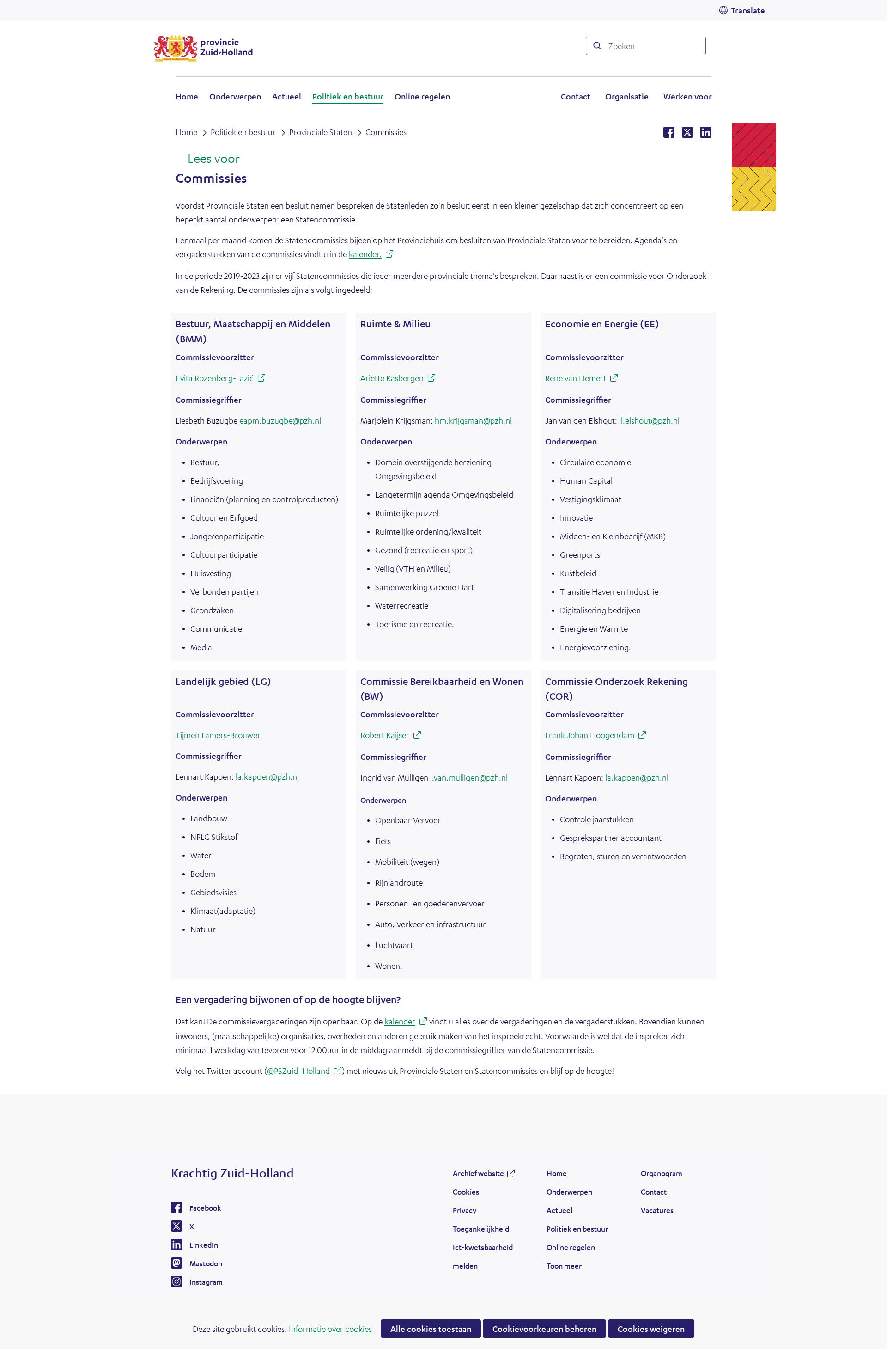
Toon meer (564, 1268)
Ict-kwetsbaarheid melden (483, 1256)
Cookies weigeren (651, 1329)
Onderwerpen (235, 96)
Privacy (464, 1210)
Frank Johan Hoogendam (595, 736)
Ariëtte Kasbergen (398, 379)
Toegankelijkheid (481, 1228)
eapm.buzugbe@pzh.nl (280, 420)
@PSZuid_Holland (304, 1071)
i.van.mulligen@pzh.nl (469, 777)
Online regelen (422, 96)
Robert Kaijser (390, 736)
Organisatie (627, 96)
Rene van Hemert (581, 379)
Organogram (661, 1173)
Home (187, 96)
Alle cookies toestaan (430, 1329)
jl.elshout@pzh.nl (649, 420)
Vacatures (657, 1210)
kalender (405, 1022)
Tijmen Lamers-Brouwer (218, 735)
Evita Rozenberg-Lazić (221, 379)
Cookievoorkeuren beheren (544, 1329)
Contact (575, 96)
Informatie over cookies (330, 1329)
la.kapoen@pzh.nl (267, 776)
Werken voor (687, 97)
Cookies (466, 1191)
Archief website (478, 1176)
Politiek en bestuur (347, 96)
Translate (748, 10)
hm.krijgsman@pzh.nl (473, 420)
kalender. (371, 255)
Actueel (286, 96)
